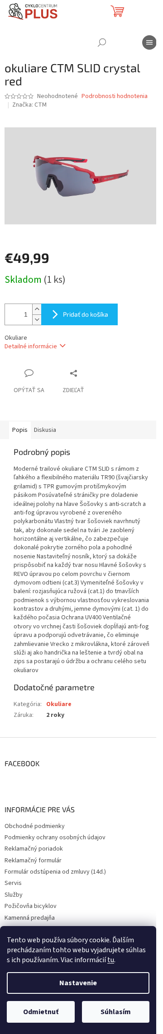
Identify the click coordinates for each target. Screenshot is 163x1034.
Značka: (29, 104)
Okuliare (59, 704)
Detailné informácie (31, 346)
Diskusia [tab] (45, 430)
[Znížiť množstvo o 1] (36, 319)
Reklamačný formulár (33, 860)
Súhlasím (116, 1012)
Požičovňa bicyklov (31, 906)
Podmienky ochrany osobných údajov (55, 837)
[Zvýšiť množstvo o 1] (36, 309)
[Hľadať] (102, 42)
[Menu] (149, 42)
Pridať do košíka (85, 314)
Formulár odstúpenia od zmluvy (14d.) (55, 871)
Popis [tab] (20, 430)
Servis (13, 883)
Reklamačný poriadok (34, 848)
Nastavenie (78, 983)
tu (110, 960)
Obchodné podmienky (35, 826)
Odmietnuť (40, 1012)
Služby (14, 894)
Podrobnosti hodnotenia (115, 96)
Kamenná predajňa (30, 917)
